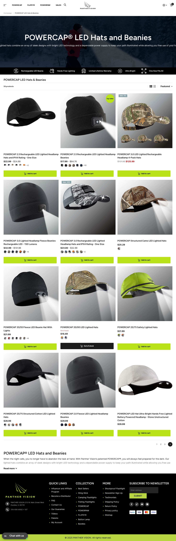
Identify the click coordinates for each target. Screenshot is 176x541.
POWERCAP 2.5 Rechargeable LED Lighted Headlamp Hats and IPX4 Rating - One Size (31, 156)
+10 (84, 165)
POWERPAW (45, 5)
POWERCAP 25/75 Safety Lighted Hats (137, 327)
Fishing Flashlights (86, 502)
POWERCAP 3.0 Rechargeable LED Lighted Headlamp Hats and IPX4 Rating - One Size (82, 242)
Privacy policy (111, 510)
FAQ (53, 500)
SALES (58, 5)
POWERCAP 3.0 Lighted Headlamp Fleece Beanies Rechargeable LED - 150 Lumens (30, 242)
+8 (28, 252)
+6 (28, 338)
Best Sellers (83, 488)
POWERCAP (17, 5)
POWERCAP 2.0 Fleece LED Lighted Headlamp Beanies (84, 415)
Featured (165, 86)
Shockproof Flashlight (115, 488)
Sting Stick (83, 493)
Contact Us (56, 505)
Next (170, 444)
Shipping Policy (112, 502)
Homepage (8, 13)
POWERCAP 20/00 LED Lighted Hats (79, 327)
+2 (28, 165)
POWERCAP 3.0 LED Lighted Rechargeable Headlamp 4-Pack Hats (139, 156)
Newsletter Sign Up (114, 493)
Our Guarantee (58, 509)
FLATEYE (31, 5)
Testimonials (110, 497)
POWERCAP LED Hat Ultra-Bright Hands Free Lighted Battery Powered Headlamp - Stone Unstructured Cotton (144, 417)
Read (9, 468)
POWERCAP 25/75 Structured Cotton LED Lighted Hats (29, 415)
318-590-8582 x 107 (19, 510)
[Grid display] (151, 86)
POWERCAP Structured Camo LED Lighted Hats (141, 241)
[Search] (65, 5)
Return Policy (111, 506)
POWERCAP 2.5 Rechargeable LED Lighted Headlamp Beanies (87, 156)
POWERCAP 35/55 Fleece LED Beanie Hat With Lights (28, 329)
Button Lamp (84, 519)
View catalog (6, 5)
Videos (54, 513)
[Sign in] (165, 5)
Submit (138, 496)
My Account (56, 522)
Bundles (81, 524)
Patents (54, 518)
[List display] (154, 86)
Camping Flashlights (87, 497)
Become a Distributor (61, 496)
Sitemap (108, 515)
